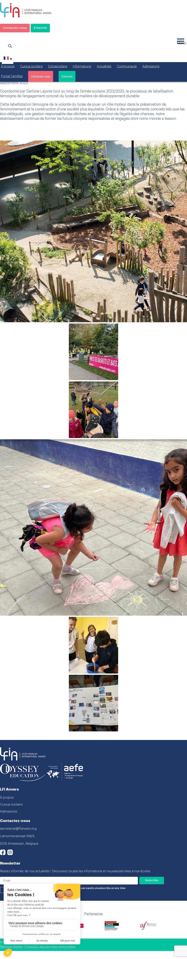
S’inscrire (67, 76)
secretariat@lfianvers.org (18, 828)
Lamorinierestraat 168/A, (17, 836)
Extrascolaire (57, 66)
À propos (8, 66)
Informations (82, 66)
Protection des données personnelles (50, 946)
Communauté (127, 66)
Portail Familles (12, 76)
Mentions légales (11, 946)
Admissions (150, 66)
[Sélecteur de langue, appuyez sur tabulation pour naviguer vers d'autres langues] (7, 59)
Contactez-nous (15, 27)
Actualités (104, 66)
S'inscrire (40, 27)
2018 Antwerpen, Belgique (19, 843)
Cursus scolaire (31, 66)
